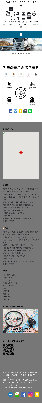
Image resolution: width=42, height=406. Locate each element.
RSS (6, 228)
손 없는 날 (6, 280)
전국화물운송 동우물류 (21, 15)
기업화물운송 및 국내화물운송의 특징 (16, 207)
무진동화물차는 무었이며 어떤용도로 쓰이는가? (20, 194)
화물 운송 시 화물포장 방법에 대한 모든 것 (18, 205)
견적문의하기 (7, 278)
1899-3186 (6, 382)
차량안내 (6, 291)
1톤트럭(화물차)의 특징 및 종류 (14, 213)
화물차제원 (7, 296)
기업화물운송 (7, 216)
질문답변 (6, 288)
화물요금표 (7, 294)
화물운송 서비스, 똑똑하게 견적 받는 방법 (18, 202)
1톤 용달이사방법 (9, 275)
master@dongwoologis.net (11, 385)
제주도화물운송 (8, 286)
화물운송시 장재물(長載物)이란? (14, 210)
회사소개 (6, 299)
